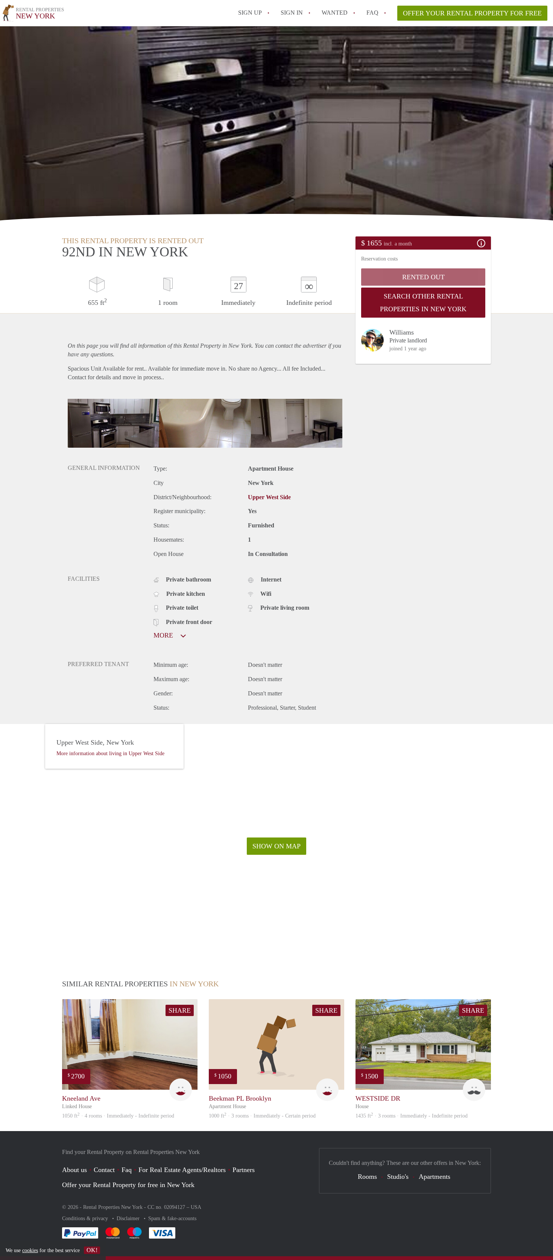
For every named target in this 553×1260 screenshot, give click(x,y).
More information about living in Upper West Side (110, 753)
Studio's (398, 1176)
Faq (127, 1170)
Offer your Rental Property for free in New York (128, 1185)
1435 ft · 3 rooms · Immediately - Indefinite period (412, 1116)
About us (74, 1170)
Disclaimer (129, 1218)
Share (180, 1010)
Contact (104, 1170)
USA (196, 1207)
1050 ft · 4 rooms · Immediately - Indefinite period (118, 1116)
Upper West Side (269, 497)
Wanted (335, 12)
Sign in (292, 12)
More (164, 635)
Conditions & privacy (85, 1218)
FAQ (372, 12)
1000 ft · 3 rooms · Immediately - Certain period (262, 1116)
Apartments (434, 1176)
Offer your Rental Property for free (472, 13)
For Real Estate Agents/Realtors (182, 1170)
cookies (30, 1250)
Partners (243, 1170)
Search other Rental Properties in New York (423, 302)
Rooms (367, 1176)
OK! (92, 1250)
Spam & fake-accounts (172, 1218)
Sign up (250, 12)
